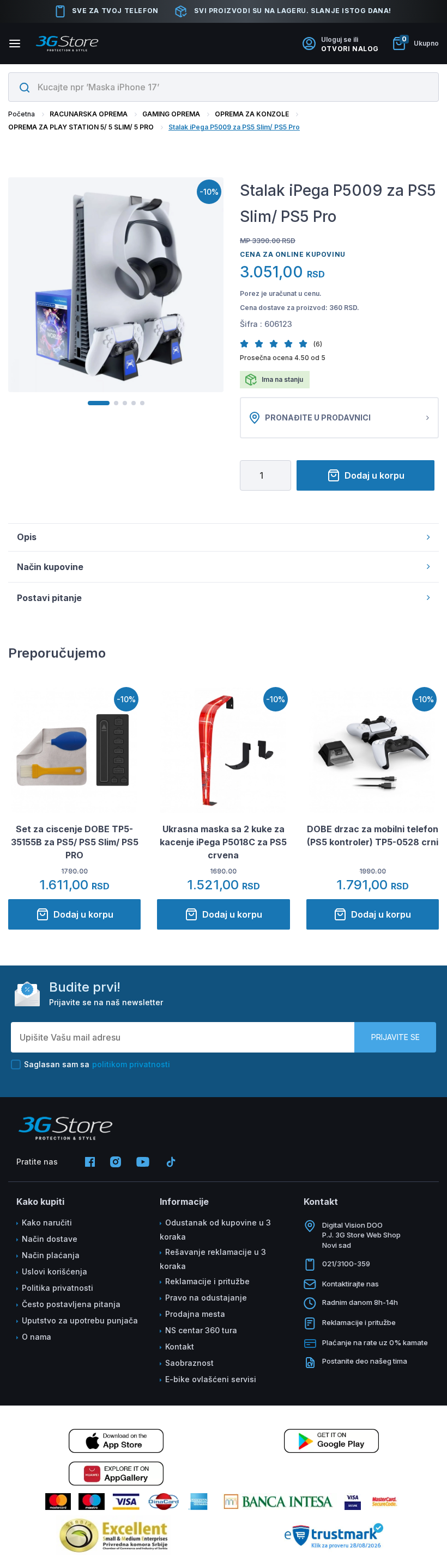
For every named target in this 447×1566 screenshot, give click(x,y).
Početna (21, 114)
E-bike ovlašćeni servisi (210, 1379)
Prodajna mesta (195, 1314)
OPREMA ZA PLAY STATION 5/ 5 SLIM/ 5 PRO (81, 127)
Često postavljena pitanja (71, 1304)
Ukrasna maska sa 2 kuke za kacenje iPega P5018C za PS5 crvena (223, 842)
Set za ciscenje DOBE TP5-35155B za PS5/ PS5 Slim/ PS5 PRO (74, 842)
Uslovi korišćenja (54, 1271)
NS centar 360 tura (201, 1330)
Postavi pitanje (49, 597)
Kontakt (179, 1346)
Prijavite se (395, 1037)
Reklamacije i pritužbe (207, 1281)
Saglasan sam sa (97, 1064)
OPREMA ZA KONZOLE (252, 114)
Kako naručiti (47, 1222)
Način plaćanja (51, 1255)
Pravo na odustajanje (206, 1297)
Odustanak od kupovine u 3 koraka (215, 1229)
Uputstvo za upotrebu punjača (80, 1320)
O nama (36, 1336)
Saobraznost (189, 1362)
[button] (247, 343)
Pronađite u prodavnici (318, 417)
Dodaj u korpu (374, 475)
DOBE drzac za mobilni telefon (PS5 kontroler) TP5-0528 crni (372, 835)
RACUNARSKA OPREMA (89, 114)
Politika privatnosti (57, 1287)
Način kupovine (50, 566)
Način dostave (49, 1238)
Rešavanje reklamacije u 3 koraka (213, 1259)
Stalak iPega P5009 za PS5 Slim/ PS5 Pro (234, 127)
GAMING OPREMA (171, 114)
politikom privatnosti (131, 1064)
